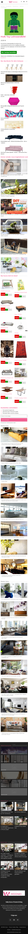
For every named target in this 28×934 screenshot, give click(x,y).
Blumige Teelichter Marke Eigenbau (10, 272)
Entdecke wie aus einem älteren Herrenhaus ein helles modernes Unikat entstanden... (6, 874)
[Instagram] (24, 2)
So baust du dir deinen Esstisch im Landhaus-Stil (13, 254)
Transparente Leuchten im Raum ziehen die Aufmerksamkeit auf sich (10, 576)
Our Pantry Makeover (20, 812)
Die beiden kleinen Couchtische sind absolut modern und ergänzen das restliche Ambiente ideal (13, 500)
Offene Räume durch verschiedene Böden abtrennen (12, 537)
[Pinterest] (27, 2)
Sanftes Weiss (4, 481)
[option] (14, 74)
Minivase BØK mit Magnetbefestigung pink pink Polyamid (12, 106)
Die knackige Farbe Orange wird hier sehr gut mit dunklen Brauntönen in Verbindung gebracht (12, 444)
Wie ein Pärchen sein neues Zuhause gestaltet (20, 872)
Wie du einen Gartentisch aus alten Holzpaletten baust (13, 215)
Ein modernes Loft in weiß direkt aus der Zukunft (11, 599)
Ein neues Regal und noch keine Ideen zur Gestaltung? (12, 175)
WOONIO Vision (4, 927)
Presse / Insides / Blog (13, 927)
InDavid (8, 929)
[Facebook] (21, 2)
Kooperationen (22, 927)
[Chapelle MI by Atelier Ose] (21, 820)
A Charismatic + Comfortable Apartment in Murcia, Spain (7, 828)
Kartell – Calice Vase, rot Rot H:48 (7, 94)
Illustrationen (15, 6)
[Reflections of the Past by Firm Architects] (7, 806)
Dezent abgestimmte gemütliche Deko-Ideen (11, 463)
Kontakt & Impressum (16, 929)
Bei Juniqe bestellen (8, 52)
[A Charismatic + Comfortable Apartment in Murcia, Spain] (7, 820)
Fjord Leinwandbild (5, 118)
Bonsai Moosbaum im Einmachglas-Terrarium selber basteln (12, 235)
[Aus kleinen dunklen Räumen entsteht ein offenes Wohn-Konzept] (21, 848)
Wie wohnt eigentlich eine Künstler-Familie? (10, 676)
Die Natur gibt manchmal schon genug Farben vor (12, 519)
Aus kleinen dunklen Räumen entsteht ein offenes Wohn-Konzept (21, 855)
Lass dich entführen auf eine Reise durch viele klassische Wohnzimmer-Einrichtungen (13, 714)
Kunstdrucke (8, 6)
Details (10, 294)
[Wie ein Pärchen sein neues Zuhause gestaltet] (21, 865)
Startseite (3, 6)
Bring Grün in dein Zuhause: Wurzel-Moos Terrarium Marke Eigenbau (12, 195)
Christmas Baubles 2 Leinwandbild (8, 129)
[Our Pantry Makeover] (21, 806)
